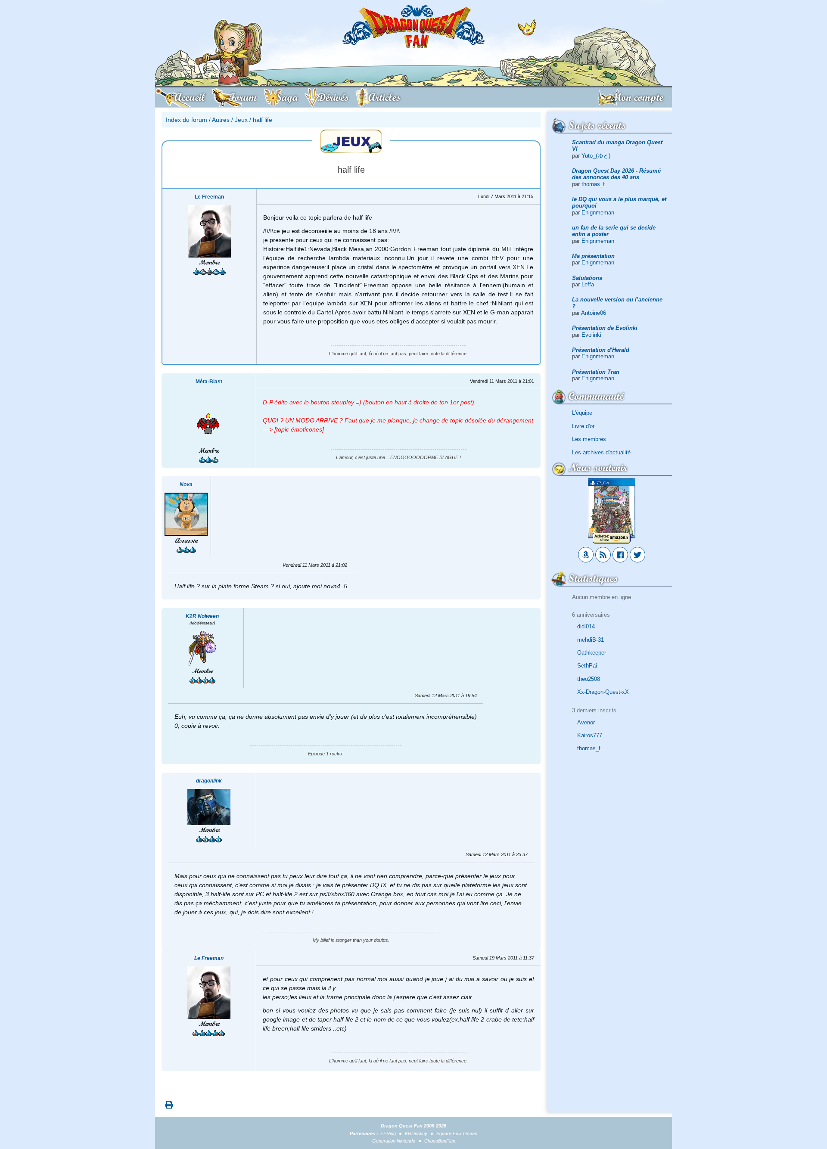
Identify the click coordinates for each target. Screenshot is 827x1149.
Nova (186, 484)
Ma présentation (593, 256)
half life (262, 119)
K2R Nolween (202, 616)
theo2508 (588, 679)
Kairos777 (589, 735)
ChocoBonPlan (439, 1140)
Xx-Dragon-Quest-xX (603, 692)
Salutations (587, 278)
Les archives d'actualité (601, 452)
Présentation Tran (595, 372)
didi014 (586, 626)
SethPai (587, 665)
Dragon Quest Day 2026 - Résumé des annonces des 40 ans (616, 174)
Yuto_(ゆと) (595, 155)
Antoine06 (593, 313)
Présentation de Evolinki (604, 328)
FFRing (388, 1133)
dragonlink (209, 781)
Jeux (241, 119)
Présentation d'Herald (600, 350)
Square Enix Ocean (456, 1133)
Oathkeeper (591, 652)
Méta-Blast (209, 382)
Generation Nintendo (393, 1140)
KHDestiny (416, 1133)
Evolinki (591, 335)
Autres (221, 119)
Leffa (587, 284)
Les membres (589, 439)
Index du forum (186, 119)
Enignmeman (597, 212)
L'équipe (582, 413)
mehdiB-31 (590, 640)
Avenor (586, 722)
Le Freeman (209, 197)
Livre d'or (583, 426)
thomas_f (593, 184)
